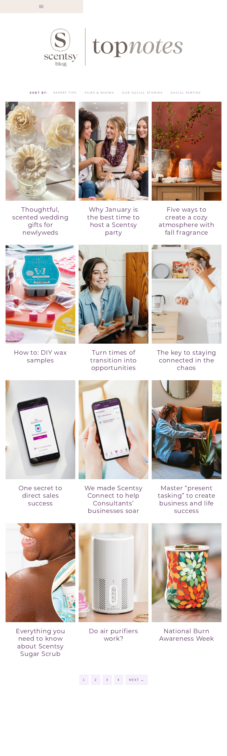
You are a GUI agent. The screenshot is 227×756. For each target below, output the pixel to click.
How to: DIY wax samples (40, 356)
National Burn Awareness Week (186, 635)
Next (136, 680)
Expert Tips (65, 92)
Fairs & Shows (99, 92)
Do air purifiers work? (113, 635)
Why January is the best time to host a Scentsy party (113, 221)
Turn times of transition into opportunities (113, 360)
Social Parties (186, 92)
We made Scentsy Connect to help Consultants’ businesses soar (113, 499)
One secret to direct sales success (40, 495)
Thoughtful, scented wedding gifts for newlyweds (40, 221)
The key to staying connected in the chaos (186, 360)
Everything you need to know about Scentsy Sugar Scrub (40, 642)
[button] (41, 6)
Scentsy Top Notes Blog (113, 47)
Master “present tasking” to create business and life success (186, 499)
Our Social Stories (142, 92)
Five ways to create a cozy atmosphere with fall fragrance (186, 221)
